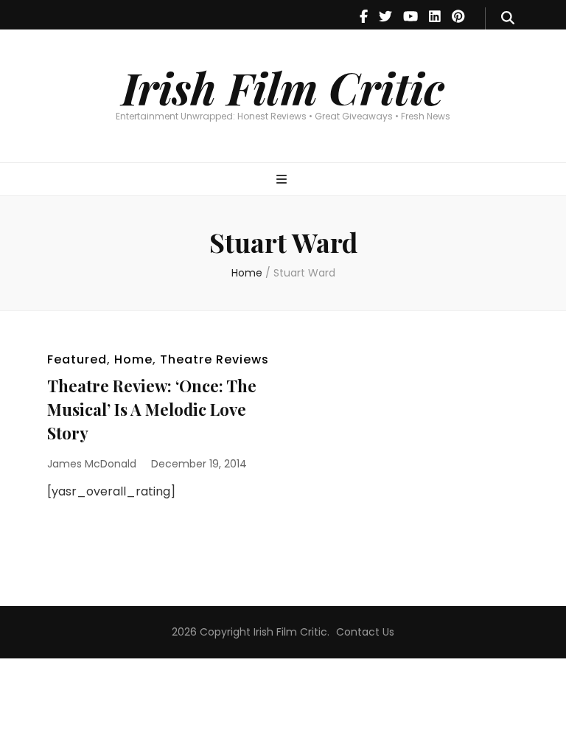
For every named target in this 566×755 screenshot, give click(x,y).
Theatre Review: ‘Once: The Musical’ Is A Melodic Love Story (151, 409)
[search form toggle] (507, 18)
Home (133, 359)
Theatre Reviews (214, 359)
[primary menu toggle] (283, 180)
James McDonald (91, 463)
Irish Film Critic (283, 87)
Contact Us (365, 631)
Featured (77, 359)
